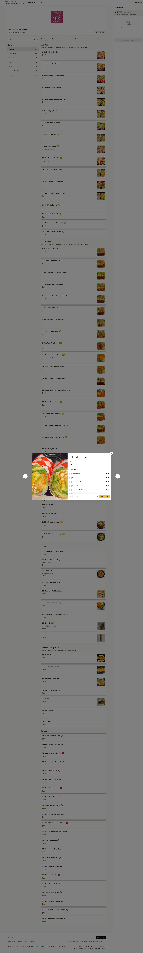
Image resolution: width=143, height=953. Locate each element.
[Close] (111, 453)
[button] (25, 478)
